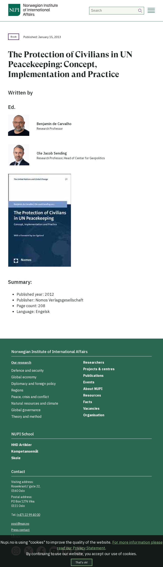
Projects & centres (99, 369)
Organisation (93, 415)
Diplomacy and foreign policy (33, 383)
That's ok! (82, 562)
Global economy (24, 377)
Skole (16, 458)
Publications (93, 375)
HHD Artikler (21, 445)
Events (88, 382)
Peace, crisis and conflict (30, 397)
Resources (92, 395)
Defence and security (27, 370)
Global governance (26, 410)
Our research (21, 362)
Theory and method (26, 416)
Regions (17, 390)
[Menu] (151, 11)
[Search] (140, 10)
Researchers (93, 362)
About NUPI (93, 389)
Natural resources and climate (34, 403)
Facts (87, 402)
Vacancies (91, 408)
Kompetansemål (24, 451)
